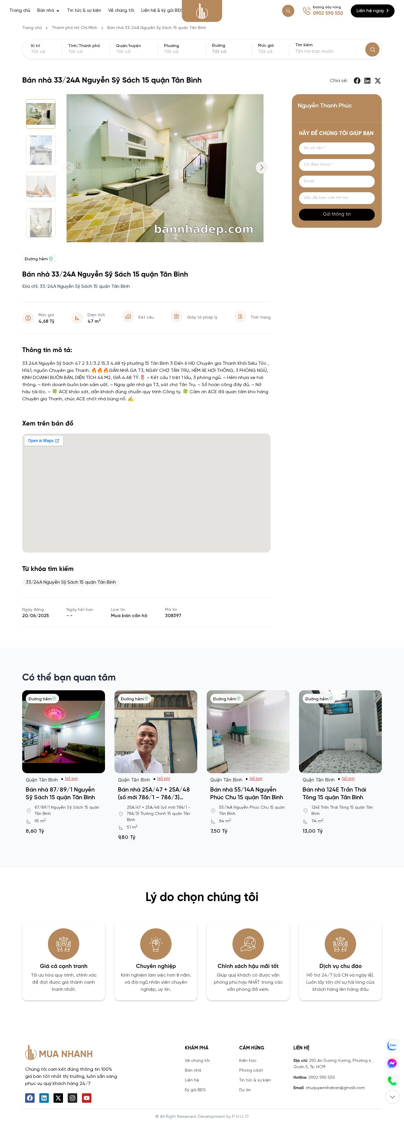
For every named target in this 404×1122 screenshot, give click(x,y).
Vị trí (35, 46)
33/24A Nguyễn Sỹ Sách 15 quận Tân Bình (71, 582)
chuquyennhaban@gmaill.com (335, 1088)
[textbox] (231, 51)
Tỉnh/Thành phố (84, 46)
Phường (171, 46)
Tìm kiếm (304, 45)
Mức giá (266, 46)
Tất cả (265, 51)
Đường (218, 46)
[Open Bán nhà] (58, 10)
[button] (357, 81)
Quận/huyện (128, 46)
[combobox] (231, 51)
